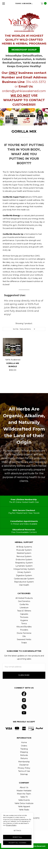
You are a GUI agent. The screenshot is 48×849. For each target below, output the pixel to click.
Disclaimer (24, 765)
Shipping (24, 752)
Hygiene (24, 620)
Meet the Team (24, 794)
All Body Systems (24, 547)
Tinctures (24, 617)
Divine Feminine (24, 633)
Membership (24, 762)
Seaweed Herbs (24, 639)
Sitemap (24, 774)
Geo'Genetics (24, 601)
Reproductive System (24, 582)
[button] (24, 21)
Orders (24, 746)
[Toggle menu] (3, 3)
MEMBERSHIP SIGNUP (24, 49)
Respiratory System (24, 563)
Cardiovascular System (24, 579)
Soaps (24, 642)
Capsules (24, 614)
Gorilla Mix (24, 604)
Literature (24, 607)
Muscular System (24, 550)
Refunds (24, 755)
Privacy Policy (24, 768)
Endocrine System (24, 559)
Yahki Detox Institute (24, 803)
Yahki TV (24, 797)
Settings (17, 830)
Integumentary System (24, 569)
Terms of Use (24, 771)
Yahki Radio (24, 810)
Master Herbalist (24, 790)
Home (24, 742)
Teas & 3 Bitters (24, 611)
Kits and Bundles (24, 627)
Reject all (17, 837)
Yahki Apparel (24, 806)
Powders (24, 630)
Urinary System (24, 572)
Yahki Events (24, 800)
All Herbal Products (24, 598)
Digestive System (24, 575)
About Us (24, 787)
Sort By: (16, 329)
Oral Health (24, 585)
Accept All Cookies (17, 843)
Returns (24, 758)
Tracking (24, 749)
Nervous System (24, 556)
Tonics (24, 623)
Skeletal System (24, 553)
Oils (24, 636)
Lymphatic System (24, 566)
